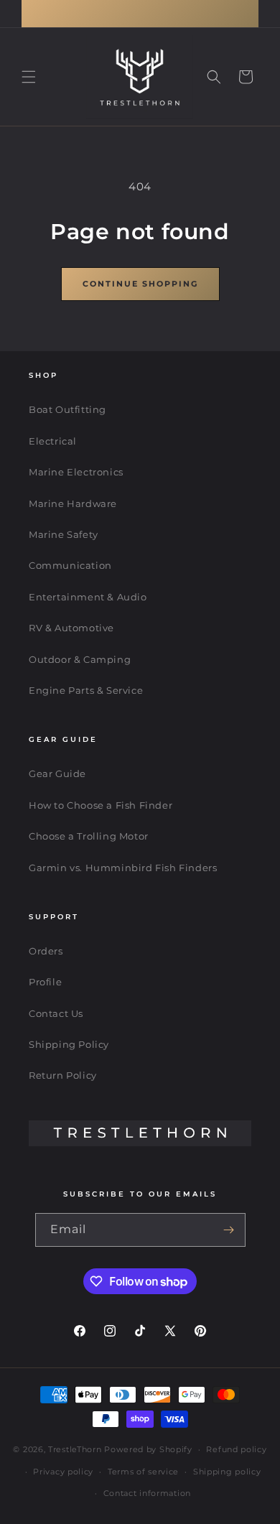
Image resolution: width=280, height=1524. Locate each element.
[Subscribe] (229, 1230)
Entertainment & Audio (88, 597)
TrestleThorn (74, 1449)
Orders (46, 951)
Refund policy (236, 1449)
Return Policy (63, 1075)
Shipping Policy (69, 1044)
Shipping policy (227, 1472)
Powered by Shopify (148, 1449)
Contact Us (56, 1013)
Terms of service (143, 1472)
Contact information (147, 1493)
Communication (70, 565)
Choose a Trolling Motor (89, 836)
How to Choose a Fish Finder (100, 805)
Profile (45, 982)
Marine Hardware (73, 503)
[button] (29, 77)
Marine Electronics (76, 472)
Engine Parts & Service (86, 690)
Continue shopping (140, 284)
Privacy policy (63, 1472)
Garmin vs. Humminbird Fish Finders (123, 867)
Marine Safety (63, 534)
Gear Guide (57, 773)
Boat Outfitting (67, 409)
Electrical (53, 441)
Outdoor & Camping (80, 659)
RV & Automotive (71, 627)
